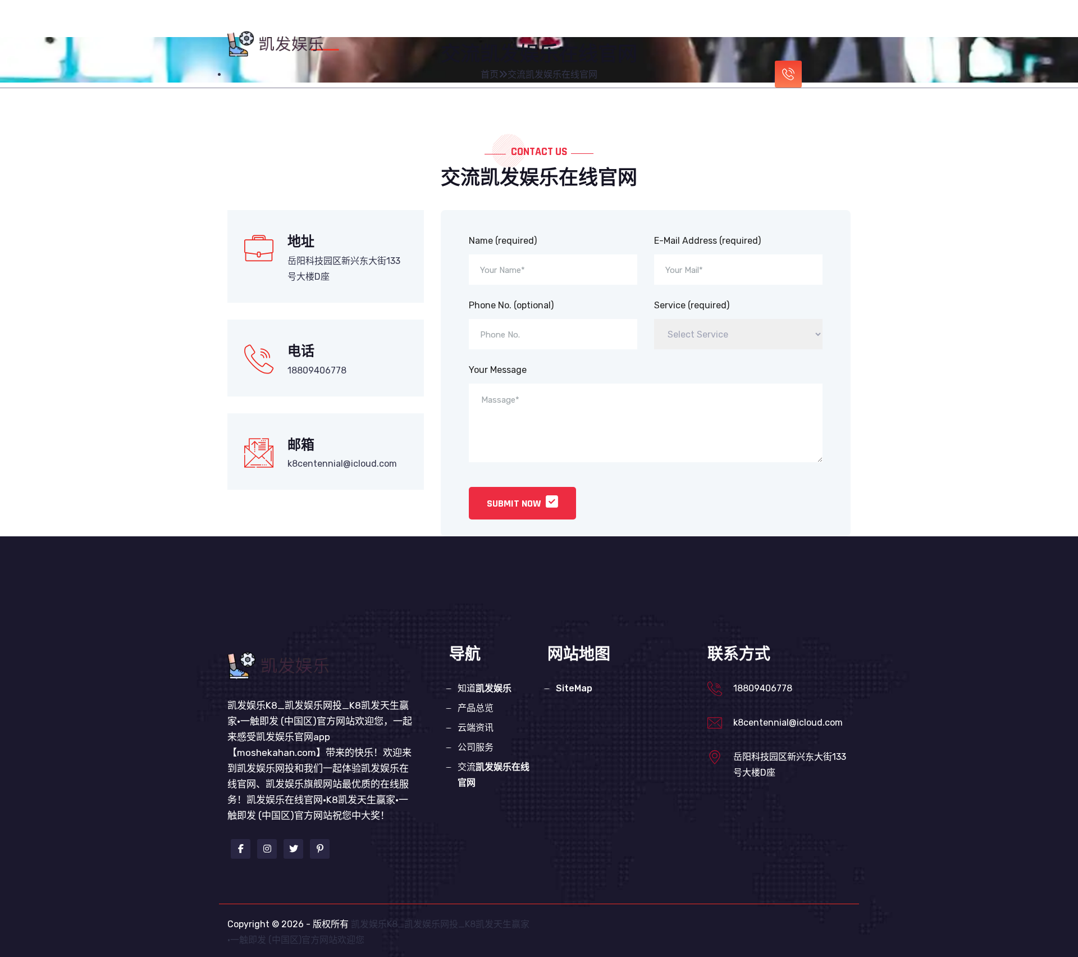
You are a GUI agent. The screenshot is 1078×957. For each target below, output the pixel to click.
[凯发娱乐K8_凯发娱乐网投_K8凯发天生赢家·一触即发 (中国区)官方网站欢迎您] (277, 43)
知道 (497, 24)
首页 (442, 24)
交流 (493, 775)
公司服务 (672, 24)
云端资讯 (617, 24)
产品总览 (562, 24)
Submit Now (515, 503)
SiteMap (574, 688)
